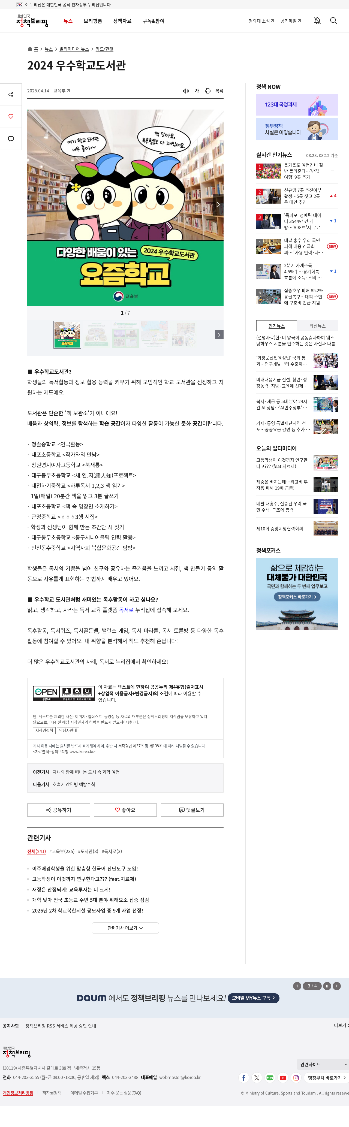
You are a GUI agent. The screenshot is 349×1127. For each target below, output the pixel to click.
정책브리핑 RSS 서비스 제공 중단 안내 (60, 1025)
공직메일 (289, 20)
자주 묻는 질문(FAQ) (124, 1092)
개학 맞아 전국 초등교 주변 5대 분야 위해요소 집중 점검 (90, 900)
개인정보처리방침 (18, 1092)
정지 (327, 986)
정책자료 (122, 21)
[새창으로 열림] (207, 90)
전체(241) (36, 851)
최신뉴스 (317, 325)
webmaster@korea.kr (180, 1077)
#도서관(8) (88, 851)
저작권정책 (44, 730)
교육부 (62, 90)
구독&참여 (154, 21)
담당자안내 (68, 730)
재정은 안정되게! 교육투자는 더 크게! (71, 890)
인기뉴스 (277, 325)
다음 (218, 205)
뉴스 (68, 21)
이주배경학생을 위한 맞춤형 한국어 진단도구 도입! (85, 869)
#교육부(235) (62, 851)
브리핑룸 (93, 21)
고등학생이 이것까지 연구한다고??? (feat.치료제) (84, 879)
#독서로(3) (112, 851)
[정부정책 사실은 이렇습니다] (297, 129)
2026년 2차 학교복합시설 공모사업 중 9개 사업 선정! (87, 911)
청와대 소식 (259, 20)
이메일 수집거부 (84, 1092)
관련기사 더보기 (122, 927)
